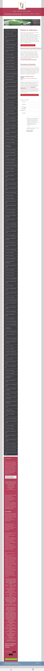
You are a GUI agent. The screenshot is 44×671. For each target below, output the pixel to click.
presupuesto (13, 502)
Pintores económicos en (9, 495)
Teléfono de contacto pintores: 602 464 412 (10, 477)
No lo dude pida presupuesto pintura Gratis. (28, 59)
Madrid (15, 495)
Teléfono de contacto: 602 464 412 (28, 45)
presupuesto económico (9, 508)
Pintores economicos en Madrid (10, 513)
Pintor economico (11, 485)
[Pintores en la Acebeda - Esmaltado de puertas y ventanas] (28, 77)
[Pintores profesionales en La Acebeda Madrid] (28, 64)
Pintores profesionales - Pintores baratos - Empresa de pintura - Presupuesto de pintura (10, 483)
